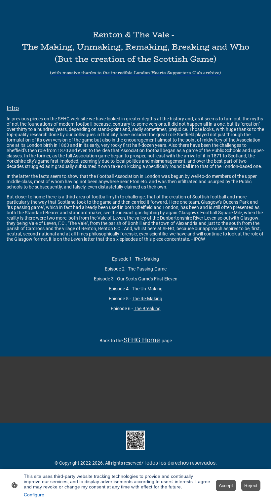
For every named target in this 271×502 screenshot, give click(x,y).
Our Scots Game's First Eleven (147, 278)
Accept (226, 485)
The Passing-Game (147, 269)
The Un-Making (147, 288)
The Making (147, 259)
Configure (34, 494)
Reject (250, 485)
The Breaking (147, 308)
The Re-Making (147, 298)
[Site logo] (135, 440)
